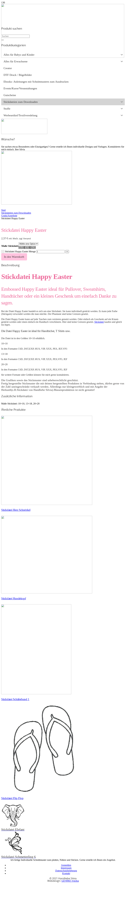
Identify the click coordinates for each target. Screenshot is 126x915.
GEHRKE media (70, 881)
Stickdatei (99, 322)
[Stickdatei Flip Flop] (43, 792)
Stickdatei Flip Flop (12, 798)
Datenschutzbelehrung (66, 870)
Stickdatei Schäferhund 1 (15, 699)
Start (3, 210)
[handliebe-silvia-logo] (62, 57)
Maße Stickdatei (9, 246)
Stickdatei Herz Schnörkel (15, 509)
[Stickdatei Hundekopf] (46, 592)
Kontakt (66, 873)
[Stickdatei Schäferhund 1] (36, 693)
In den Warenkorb (14, 256)
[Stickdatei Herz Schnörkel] (46, 504)
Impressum (66, 868)
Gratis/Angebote (9, 215)
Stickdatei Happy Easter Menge (20, 251)
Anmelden (66, 865)
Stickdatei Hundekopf (13, 598)
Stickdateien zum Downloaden (16, 213)
